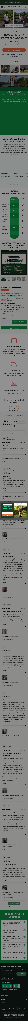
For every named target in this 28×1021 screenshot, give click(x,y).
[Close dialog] (26, 503)
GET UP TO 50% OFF (7, 515)
